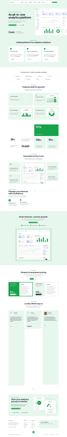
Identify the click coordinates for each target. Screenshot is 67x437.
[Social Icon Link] (9, 427)
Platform (35, 2)
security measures (36, 55)
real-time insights (51, 56)
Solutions (30, 2)
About (26, 2)
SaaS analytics (17, 56)
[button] (32, 388)
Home (22, 2)
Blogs (39, 2)
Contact (43, 2)
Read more (12, 59)
